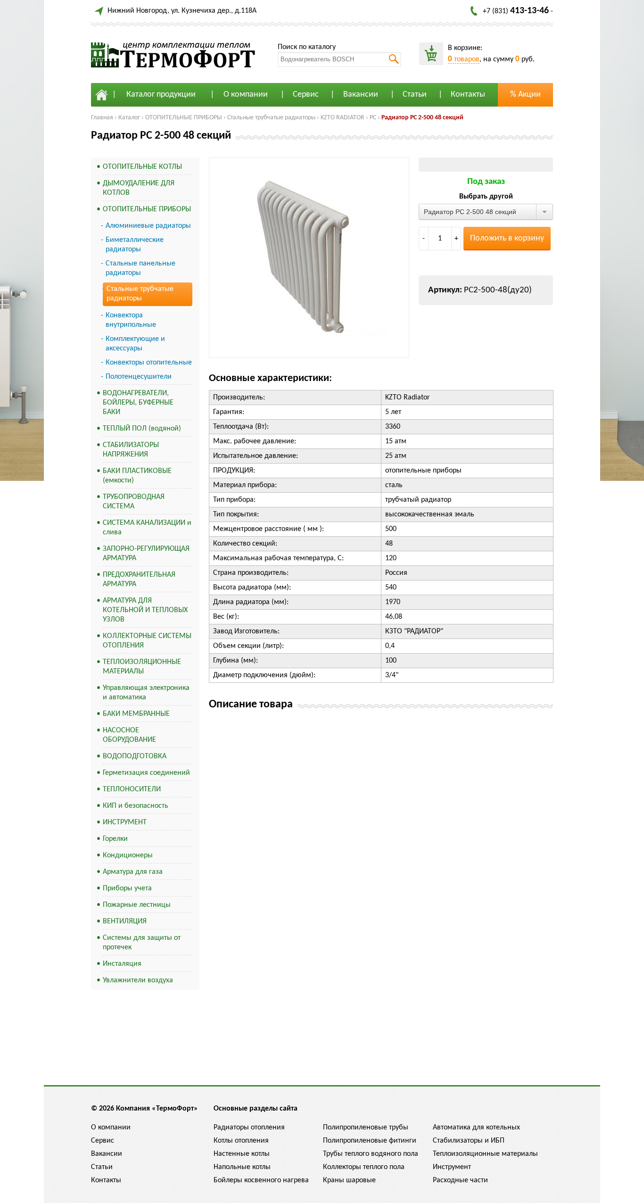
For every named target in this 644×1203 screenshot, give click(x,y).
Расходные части (460, 1180)
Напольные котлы (242, 1167)
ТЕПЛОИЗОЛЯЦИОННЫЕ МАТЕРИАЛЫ (142, 666)
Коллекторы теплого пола (364, 1167)
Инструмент (452, 1167)
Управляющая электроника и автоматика (146, 692)
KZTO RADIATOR (342, 117)
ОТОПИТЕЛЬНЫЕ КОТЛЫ (142, 167)
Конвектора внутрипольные (131, 320)
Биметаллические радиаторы (135, 244)
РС (373, 117)
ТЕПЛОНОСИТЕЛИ (132, 789)
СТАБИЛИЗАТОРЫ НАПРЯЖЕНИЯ (131, 449)
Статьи (415, 94)
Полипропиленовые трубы (365, 1127)
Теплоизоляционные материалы (485, 1154)
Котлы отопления (241, 1141)
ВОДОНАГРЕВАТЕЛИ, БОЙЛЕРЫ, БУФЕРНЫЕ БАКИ (138, 403)
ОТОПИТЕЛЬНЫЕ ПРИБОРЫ (183, 117)
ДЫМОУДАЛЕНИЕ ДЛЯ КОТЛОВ (138, 188)
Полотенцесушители (139, 377)
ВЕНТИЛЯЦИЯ (125, 921)
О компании (245, 94)
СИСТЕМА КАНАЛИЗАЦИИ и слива (147, 527)
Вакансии (360, 94)
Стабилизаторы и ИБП (468, 1141)
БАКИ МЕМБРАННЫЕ (136, 714)
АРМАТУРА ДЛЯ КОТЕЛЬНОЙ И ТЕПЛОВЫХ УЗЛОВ (145, 610)
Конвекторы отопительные (149, 362)
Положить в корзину (507, 238)
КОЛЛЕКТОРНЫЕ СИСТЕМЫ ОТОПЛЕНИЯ (147, 640)
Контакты (468, 94)
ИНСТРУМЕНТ (125, 822)
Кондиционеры (128, 855)
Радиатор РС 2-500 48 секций (422, 117)
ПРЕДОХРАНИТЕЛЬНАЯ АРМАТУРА (139, 579)
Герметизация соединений (146, 773)
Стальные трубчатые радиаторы (271, 117)
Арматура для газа (133, 872)
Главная (102, 117)
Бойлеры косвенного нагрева (261, 1180)
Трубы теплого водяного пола (370, 1154)
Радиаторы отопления (249, 1127)
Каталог (129, 117)
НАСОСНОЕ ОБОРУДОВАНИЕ (129, 735)
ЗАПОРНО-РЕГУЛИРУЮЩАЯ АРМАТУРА (146, 553)
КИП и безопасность (135, 806)
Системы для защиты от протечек (142, 942)
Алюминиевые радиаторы (148, 226)
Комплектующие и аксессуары (135, 343)
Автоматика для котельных (476, 1127)
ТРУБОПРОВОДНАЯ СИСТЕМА (134, 501)
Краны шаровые (349, 1180)
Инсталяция (122, 964)
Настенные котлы (242, 1154)
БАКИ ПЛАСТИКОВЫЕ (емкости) (137, 475)
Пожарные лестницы (137, 905)
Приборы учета (127, 888)
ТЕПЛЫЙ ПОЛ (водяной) (142, 428)
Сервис (306, 94)
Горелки (115, 839)
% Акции (525, 94)
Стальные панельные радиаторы (140, 268)
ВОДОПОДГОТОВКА (134, 756)
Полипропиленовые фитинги (369, 1141)
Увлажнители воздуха (138, 980)
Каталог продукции (161, 94)
